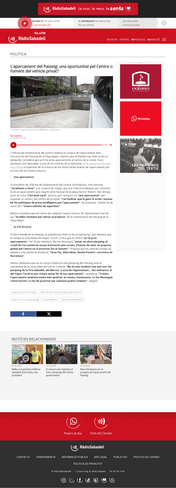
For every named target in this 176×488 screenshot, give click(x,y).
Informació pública (75, 457)
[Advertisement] (140, 193)
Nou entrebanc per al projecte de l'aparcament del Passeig (95, 372)
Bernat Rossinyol (72, 299)
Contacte (23, 457)
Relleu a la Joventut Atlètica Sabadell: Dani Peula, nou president (26, 372)
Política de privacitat (88, 463)
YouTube (104, 480)
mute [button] (110, 144)
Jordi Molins (51, 299)
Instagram (64, 480)
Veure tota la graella (164, 23)
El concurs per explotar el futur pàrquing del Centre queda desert (59, 372)
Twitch (96, 480)
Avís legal (100, 457)
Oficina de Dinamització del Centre (60, 292)
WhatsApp (112, 480)
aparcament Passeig (24, 292)
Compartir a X (49, 314)
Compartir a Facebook (23, 314)
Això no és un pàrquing (25, 299)
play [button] (13, 145)
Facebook (80, 480)
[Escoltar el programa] (40, 23)
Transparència (45, 457)
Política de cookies (146, 457)
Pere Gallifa (15, 136)
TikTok (88, 480)
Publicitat (120, 457)
